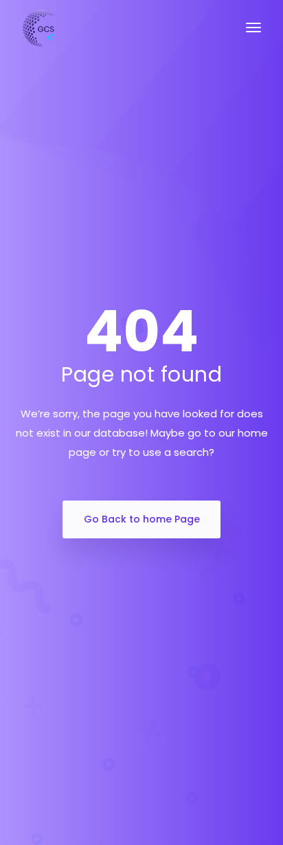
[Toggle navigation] (253, 34)
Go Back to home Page (142, 519)
